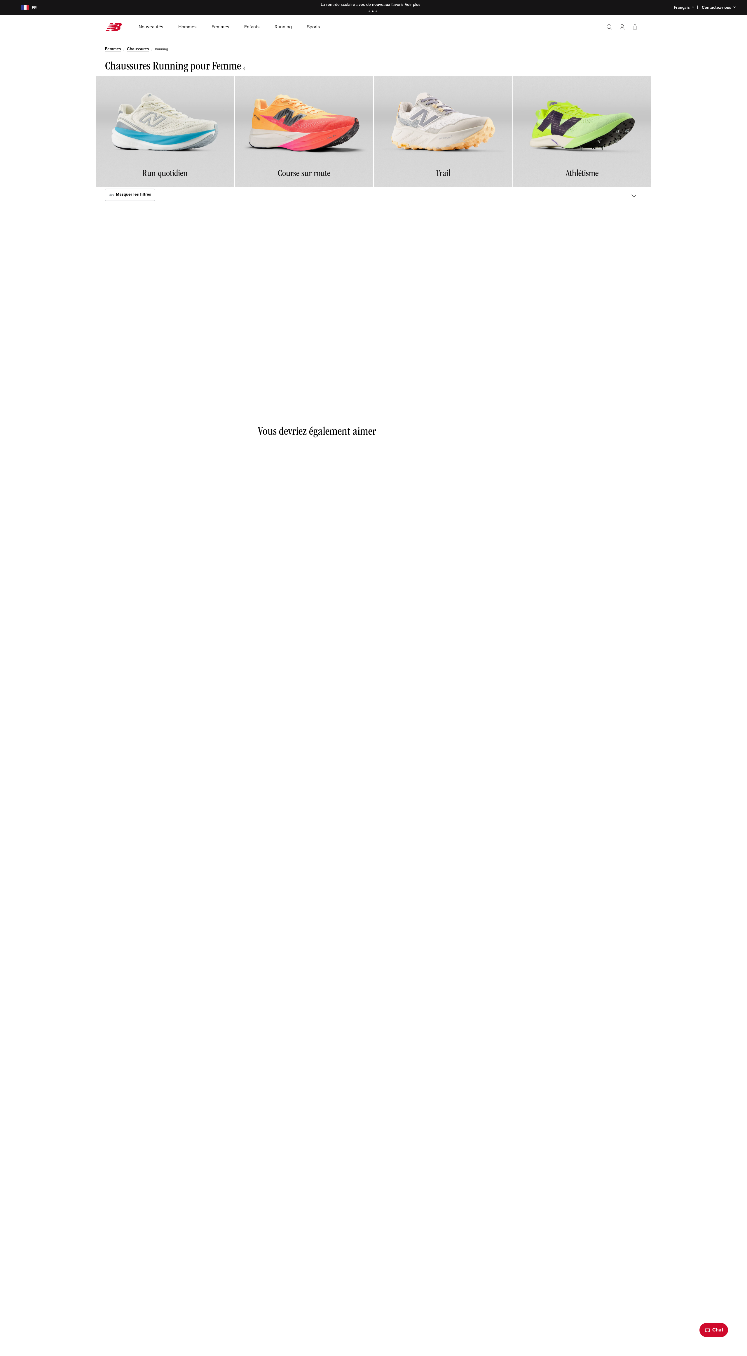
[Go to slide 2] (373, 11)
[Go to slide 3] (377, 11)
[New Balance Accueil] (116, 27)
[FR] (22, 8)
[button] (622, 27)
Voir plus (412, 4)
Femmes (113, 48)
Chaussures (138, 48)
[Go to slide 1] (370, 11)
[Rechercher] (609, 27)
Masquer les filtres (133, 194)
